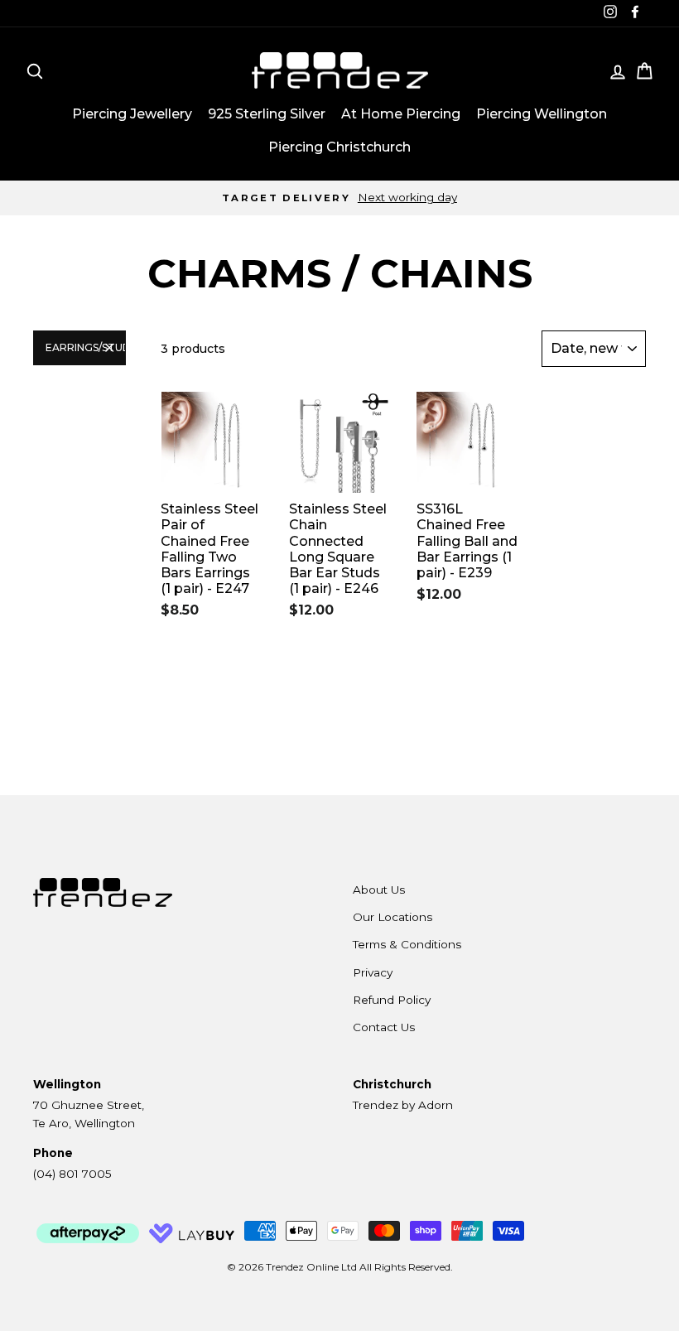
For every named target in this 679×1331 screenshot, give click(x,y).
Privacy (372, 972)
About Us (379, 889)
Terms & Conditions (407, 944)
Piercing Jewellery (132, 114)
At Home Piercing (400, 114)
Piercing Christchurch (339, 147)
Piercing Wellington (541, 114)
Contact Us (384, 1027)
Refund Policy (392, 999)
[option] (339, 198)
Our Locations (392, 917)
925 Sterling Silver (266, 114)
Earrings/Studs (86, 347)
